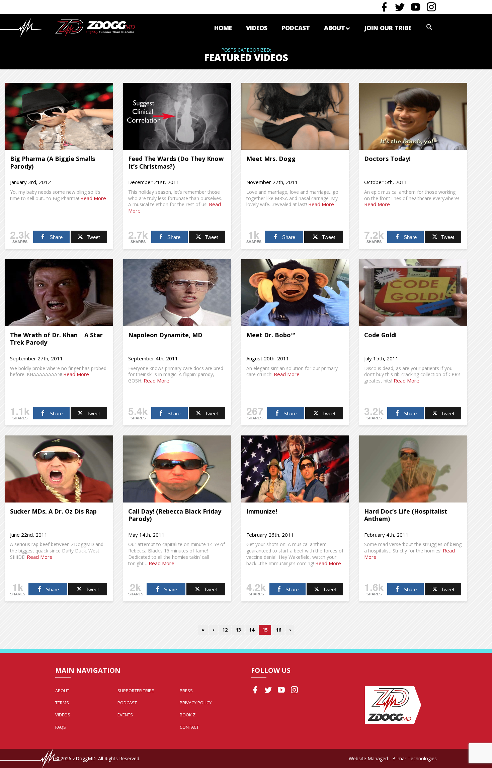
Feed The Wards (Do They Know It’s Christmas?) (176, 162)
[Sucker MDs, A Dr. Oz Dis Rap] (59, 469)
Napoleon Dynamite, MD (165, 335)
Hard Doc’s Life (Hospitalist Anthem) (405, 515)
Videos (256, 28)
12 (225, 630)
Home (223, 28)
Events (125, 715)
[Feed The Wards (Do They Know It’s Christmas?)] (177, 116)
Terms (62, 703)
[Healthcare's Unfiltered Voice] (95, 27)
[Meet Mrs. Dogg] (295, 116)
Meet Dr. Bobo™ (271, 335)
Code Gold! (380, 335)
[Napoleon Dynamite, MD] (177, 292)
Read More (93, 198)
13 (238, 630)
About (334, 28)
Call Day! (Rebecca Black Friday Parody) (174, 515)
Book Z (187, 715)
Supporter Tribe (135, 691)
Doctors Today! (387, 159)
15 (265, 630)
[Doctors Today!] (413, 116)
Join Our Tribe (387, 28)
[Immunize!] (295, 469)
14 (251, 630)
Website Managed (368, 758)
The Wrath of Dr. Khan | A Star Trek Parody (56, 339)
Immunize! (261, 511)
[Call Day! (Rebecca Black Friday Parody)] (177, 469)
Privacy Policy (196, 703)
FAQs (60, 727)
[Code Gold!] (413, 292)
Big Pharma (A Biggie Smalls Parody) (52, 162)
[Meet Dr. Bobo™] (295, 292)
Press (186, 691)
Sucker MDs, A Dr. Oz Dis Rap (53, 511)
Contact (189, 727)
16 (278, 630)
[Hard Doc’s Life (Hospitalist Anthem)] (413, 469)
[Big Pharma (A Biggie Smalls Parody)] (59, 116)
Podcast (295, 28)
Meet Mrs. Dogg (271, 159)
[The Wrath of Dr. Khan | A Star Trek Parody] (59, 292)
